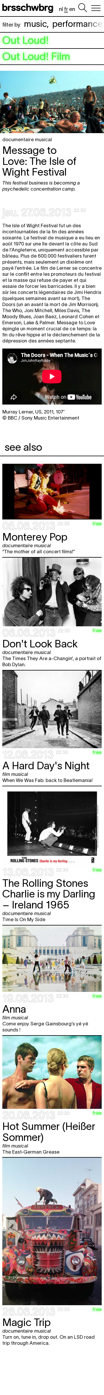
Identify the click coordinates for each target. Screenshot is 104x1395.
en (72, 9)
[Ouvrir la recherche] (82, 8)
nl (61, 9)
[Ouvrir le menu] (96, 8)
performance (77, 24)
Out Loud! (25, 40)
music (35, 24)
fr (66, 9)
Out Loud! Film (36, 56)
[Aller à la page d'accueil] (28, 8)
